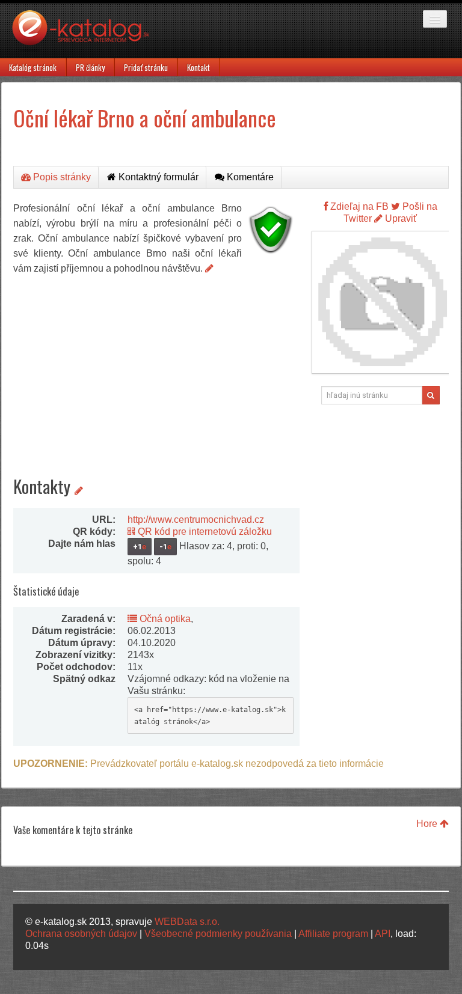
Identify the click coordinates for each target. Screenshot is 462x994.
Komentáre (249, 177)
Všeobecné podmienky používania (218, 933)
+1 (139, 546)
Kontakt (198, 67)
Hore (428, 824)
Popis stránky (61, 177)
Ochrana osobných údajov (81, 933)
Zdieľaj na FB (358, 206)
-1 (165, 546)
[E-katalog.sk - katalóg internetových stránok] (86, 34)
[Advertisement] (156, 366)
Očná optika (164, 619)
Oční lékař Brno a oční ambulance (144, 117)
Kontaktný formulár (157, 177)
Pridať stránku (146, 67)
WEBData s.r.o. (187, 921)
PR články (90, 67)
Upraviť (400, 218)
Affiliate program (333, 933)
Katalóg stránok (33, 67)
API (382, 933)
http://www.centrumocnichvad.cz (196, 519)
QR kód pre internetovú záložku (203, 531)
